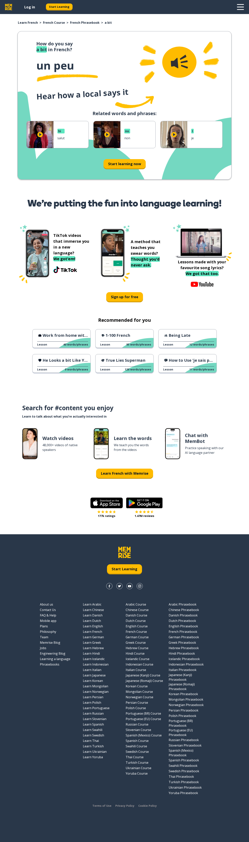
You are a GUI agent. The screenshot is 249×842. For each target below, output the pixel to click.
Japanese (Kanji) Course (143, 675)
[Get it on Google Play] (144, 502)
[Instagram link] (140, 586)
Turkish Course (137, 762)
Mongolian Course (139, 691)
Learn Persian (93, 697)
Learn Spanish (93, 724)
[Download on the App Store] (106, 502)
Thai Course (135, 757)
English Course (137, 626)
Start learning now (124, 163)
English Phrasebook (183, 626)
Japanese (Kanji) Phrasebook (180, 677)
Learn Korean (93, 681)
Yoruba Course (137, 773)
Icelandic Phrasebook (184, 659)
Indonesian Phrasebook (186, 664)
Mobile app (48, 621)
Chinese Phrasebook (184, 610)
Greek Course (136, 642)
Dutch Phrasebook (182, 621)
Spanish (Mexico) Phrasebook (181, 752)
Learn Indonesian (96, 664)
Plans (44, 626)
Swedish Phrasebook (184, 771)
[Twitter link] (119, 586)
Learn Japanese (94, 675)
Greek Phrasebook (182, 642)
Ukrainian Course (138, 768)
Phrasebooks (49, 664)
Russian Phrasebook (184, 740)
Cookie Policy (147, 806)
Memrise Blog (50, 642)
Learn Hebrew (93, 648)
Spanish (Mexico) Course (144, 735)
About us (46, 604)
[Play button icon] (40, 134)
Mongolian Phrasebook (186, 699)
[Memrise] (8, 7)
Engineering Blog (52, 653)
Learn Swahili (92, 730)
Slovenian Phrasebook (185, 745)
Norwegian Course (139, 697)
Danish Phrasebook (183, 615)
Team (44, 637)
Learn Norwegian (96, 691)
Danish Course (136, 615)
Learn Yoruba (93, 757)
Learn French (28, 22)
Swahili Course (136, 746)
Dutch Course (136, 621)
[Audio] (179, 62)
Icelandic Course (137, 659)
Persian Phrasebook (183, 710)
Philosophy (48, 632)
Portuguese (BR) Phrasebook (181, 723)
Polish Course (136, 708)
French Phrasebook (85, 22)
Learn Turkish (93, 746)
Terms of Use (101, 806)
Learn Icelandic (94, 659)
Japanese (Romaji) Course (144, 681)
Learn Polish (92, 702)
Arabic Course (136, 604)
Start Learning (59, 7)
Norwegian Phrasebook (186, 705)
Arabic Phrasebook (182, 604)
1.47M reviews (144, 516)
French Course (54, 22)
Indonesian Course (139, 664)
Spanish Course (137, 741)
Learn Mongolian (95, 686)
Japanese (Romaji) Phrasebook (182, 686)
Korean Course (137, 686)
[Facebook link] (109, 586)
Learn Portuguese (96, 708)
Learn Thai (91, 741)
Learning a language (55, 659)
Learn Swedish (93, 735)
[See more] (240, 7)
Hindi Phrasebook (182, 653)
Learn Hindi (91, 653)
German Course (137, 637)
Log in (29, 7)
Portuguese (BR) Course (143, 713)
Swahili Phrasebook (183, 766)
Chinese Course (137, 610)
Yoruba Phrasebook (183, 793)
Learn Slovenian (94, 719)
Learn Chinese (93, 610)
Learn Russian (93, 713)
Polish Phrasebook (182, 716)
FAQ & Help (48, 615)
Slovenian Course (138, 730)
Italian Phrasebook (182, 670)
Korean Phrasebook (183, 694)
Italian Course (136, 670)
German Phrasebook (184, 637)
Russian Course (137, 724)
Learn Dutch (92, 621)
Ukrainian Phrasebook (185, 787)
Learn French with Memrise (124, 473)
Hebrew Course (137, 648)
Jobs (43, 648)
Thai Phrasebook (181, 776)
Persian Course (137, 702)
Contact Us (48, 610)
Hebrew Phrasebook (184, 648)
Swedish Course (137, 751)
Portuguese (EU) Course (143, 719)
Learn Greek (92, 642)
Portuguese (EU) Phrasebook (181, 732)
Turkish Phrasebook (184, 782)
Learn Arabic (92, 604)
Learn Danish (93, 615)
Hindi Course (135, 653)
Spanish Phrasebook (184, 760)
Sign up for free (124, 296)
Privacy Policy (124, 806)
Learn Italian (92, 670)
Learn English (93, 626)
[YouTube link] (129, 586)
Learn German (93, 637)
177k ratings (106, 516)
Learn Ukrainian (95, 751)
